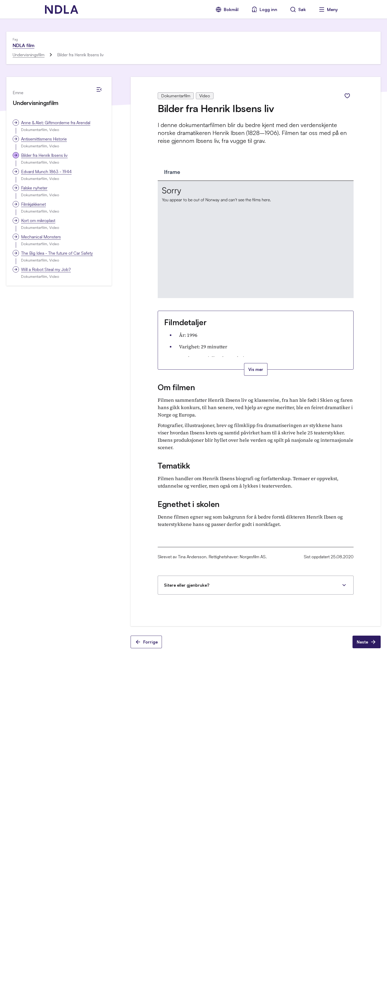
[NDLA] (61, 9)
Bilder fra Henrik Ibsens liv (44, 155)
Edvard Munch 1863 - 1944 (46, 171)
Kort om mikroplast (38, 220)
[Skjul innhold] (99, 89)
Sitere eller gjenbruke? (186, 585)
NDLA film (23, 45)
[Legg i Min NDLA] (347, 95)
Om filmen (176, 387)
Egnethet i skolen (189, 504)
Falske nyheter (34, 187)
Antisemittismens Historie (44, 139)
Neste (362, 642)
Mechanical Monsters (41, 236)
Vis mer (255, 369)
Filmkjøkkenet (33, 204)
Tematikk (174, 465)
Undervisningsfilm (28, 54)
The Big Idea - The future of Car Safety (57, 253)
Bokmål (231, 9)
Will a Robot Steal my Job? (46, 269)
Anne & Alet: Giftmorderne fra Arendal (55, 122)
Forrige (150, 642)
